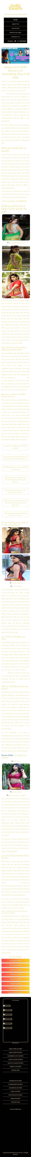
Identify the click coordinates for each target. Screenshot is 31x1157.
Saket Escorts (15, 1091)
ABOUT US (15, 24)
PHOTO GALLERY (15, 32)
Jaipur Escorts (15, 1098)
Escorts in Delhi (21, 377)
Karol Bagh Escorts (15, 1052)
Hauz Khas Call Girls (15, 965)
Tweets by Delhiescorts (15, 1109)
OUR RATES (15, 28)
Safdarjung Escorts (15, 1088)
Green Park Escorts (15, 1049)
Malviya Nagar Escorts (15, 1063)
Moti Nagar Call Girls (15, 970)
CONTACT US (15, 37)
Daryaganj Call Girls (15, 960)
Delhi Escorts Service (13, 883)
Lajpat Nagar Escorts (15, 1059)
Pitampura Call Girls (15, 979)
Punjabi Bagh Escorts (16, 1084)
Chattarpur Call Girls (15, 983)
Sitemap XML (15, 1070)
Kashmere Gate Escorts (15, 1056)
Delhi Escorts (15, 7)
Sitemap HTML (15, 1102)
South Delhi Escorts (15, 1095)
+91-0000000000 (21, 41)
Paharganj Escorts (15, 1081)
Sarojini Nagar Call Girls (15, 988)
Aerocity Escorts (15, 1066)
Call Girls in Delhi (21, 188)
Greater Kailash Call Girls (15, 993)
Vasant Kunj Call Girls (15, 974)
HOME (15, 20)
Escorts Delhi (7, 755)
